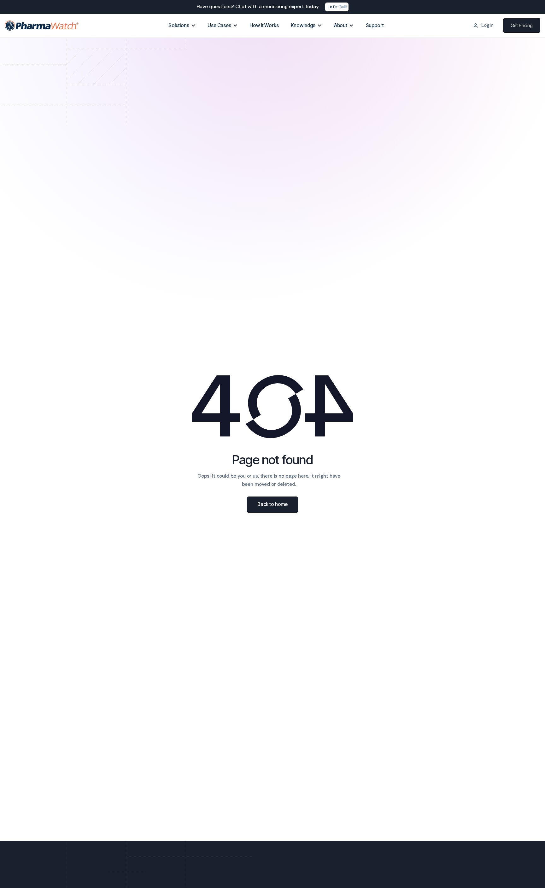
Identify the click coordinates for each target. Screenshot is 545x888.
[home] (42, 26)
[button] (182, 25)
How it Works (263, 25)
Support (375, 25)
